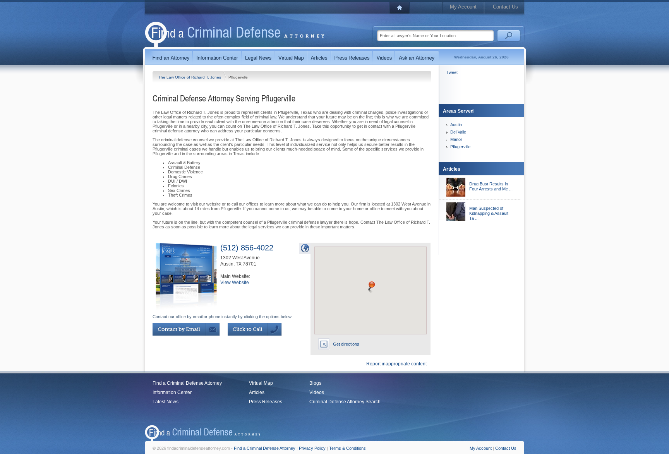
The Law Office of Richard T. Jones (190, 77)
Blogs (315, 383)
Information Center (172, 392)
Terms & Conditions (347, 448)
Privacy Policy (312, 448)
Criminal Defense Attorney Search (345, 401)
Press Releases (265, 401)
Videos (316, 392)
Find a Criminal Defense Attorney (187, 383)
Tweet (452, 72)
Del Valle (458, 132)
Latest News (165, 401)
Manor (456, 139)
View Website (234, 282)
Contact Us (505, 7)
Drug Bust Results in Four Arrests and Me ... (491, 186)
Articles (256, 392)
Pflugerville (460, 146)
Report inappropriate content (396, 364)
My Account (463, 7)
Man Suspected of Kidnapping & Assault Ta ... (488, 213)
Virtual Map (261, 383)
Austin (456, 124)
